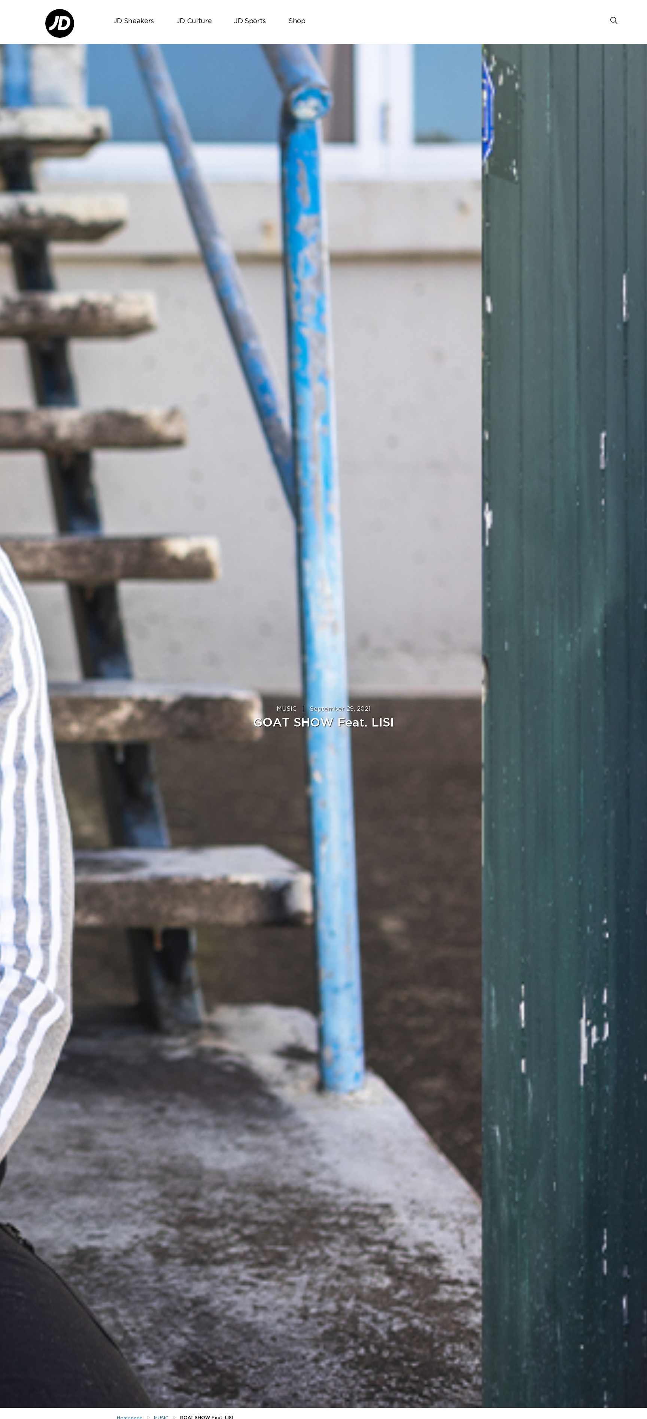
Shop (297, 21)
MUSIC (287, 709)
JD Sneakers (133, 21)
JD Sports (250, 21)
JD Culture (194, 21)
